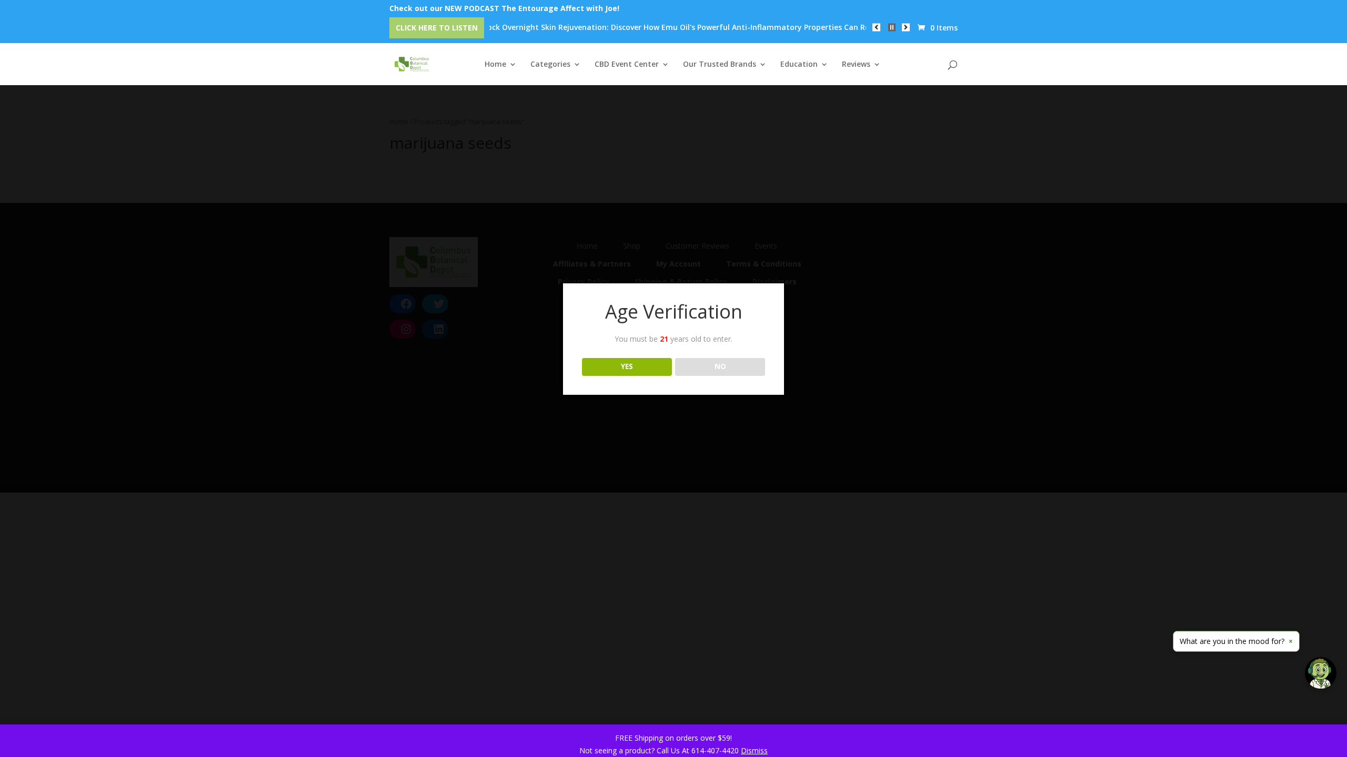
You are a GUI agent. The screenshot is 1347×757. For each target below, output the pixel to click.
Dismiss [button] (754, 750)
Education (799, 64)
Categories (550, 64)
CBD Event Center (627, 64)
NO (720, 366)
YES (627, 366)
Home (495, 64)
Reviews (856, 64)
